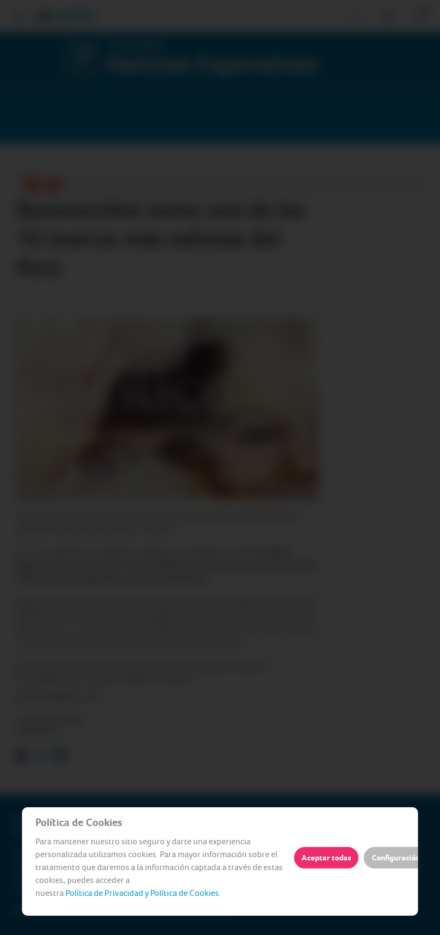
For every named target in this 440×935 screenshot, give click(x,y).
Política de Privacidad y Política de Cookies (142, 893)
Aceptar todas (326, 858)
